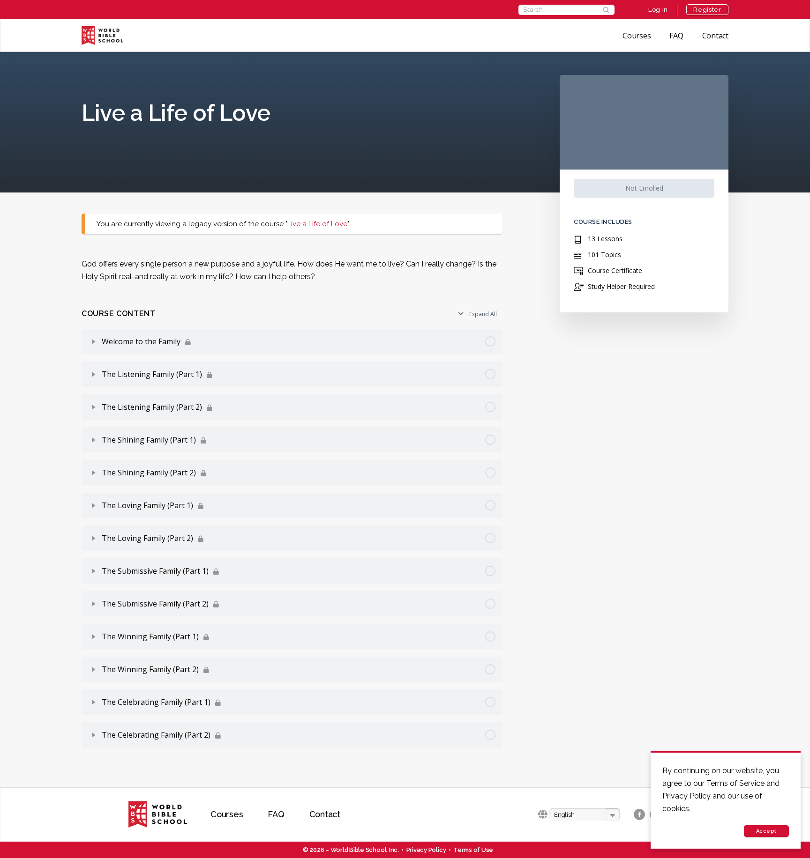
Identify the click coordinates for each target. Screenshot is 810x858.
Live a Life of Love (317, 224)
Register (707, 9)
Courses (636, 35)
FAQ (676, 35)
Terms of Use (473, 849)
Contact (715, 35)
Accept (766, 831)
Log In (658, 9)
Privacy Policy (426, 849)
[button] (584, 814)
